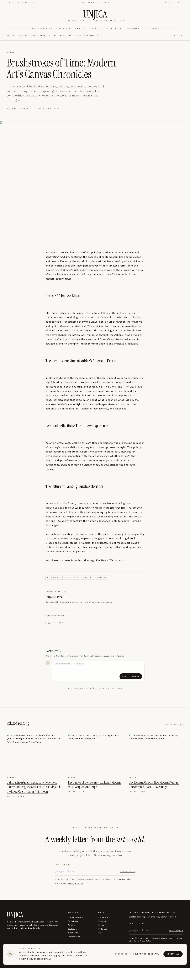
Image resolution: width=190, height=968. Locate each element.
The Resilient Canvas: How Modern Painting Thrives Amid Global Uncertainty (154, 784)
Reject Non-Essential (146, 954)
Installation (114, 28)
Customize (121, 954)
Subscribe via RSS (75, 883)
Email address (63, 865)
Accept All (173, 954)
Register (178, 3)
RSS (100, 933)
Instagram (103, 917)
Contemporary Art (42, 28)
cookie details (44, 959)
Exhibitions (64, 28)
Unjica (10, 36)
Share (180, 36)
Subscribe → (127, 871)
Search (154, 28)
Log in (167, 3)
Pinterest (102, 929)
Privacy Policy (124, 879)
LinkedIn (102, 925)
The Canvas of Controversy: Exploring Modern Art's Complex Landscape (94, 784)
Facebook (103, 921)
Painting (80, 28)
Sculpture (95, 28)
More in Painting (173, 725)
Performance (134, 28)
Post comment (130, 676)
